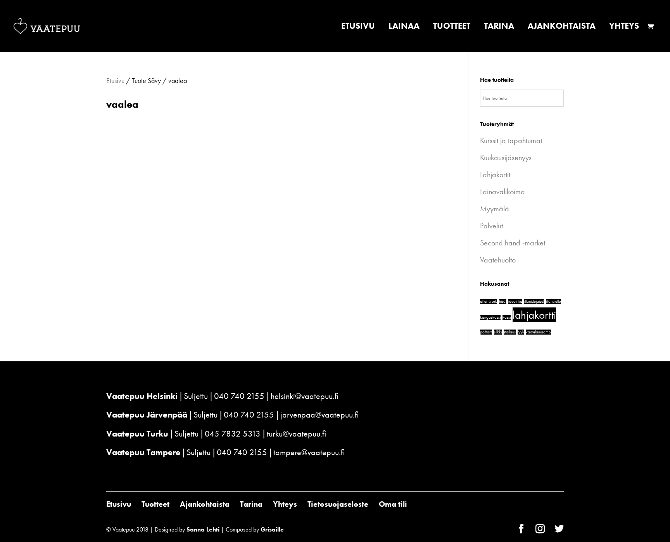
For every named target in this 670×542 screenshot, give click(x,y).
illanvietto (553, 301)
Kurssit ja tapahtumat (511, 140)
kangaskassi (490, 317)
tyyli (521, 332)
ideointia (515, 301)
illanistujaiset (534, 301)
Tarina (499, 27)
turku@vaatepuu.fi (296, 433)
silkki (498, 332)
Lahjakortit (495, 174)
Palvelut (491, 226)
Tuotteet (451, 27)
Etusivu (358, 27)
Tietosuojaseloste (337, 504)
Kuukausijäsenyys (506, 157)
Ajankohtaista (562, 27)
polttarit (486, 332)
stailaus (510, 332)
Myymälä (494, 209)
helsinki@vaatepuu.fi (304, 396)
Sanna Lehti (202, 529)
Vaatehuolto (498, 260)
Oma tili (393, 504)
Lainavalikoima (502, 191)
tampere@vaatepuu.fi (309, 452)
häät (502, 301)
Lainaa (404, 27)
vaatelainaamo (538, 332)
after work (488, 301)
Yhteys (624, 27)
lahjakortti (534, 314)
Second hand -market (512, 243)
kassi (506, 317)
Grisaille (272, 529)
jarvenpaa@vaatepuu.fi (319, 414)
